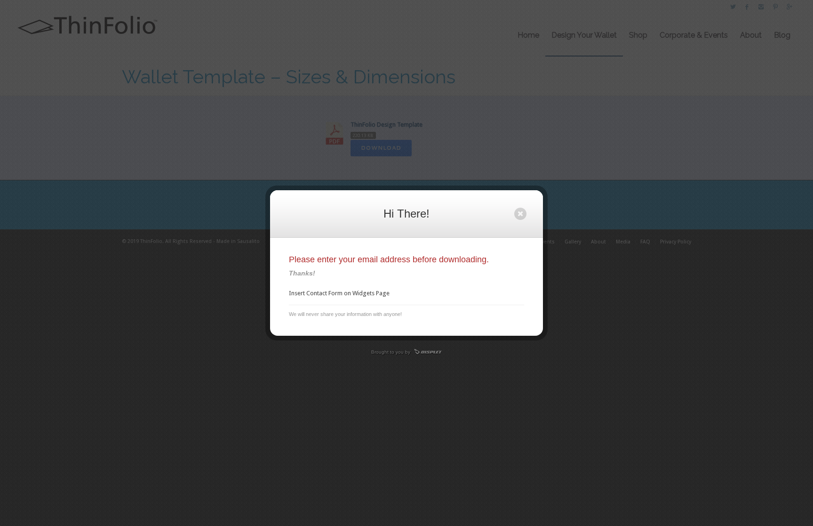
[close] (520, 214)
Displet (428, 352)
